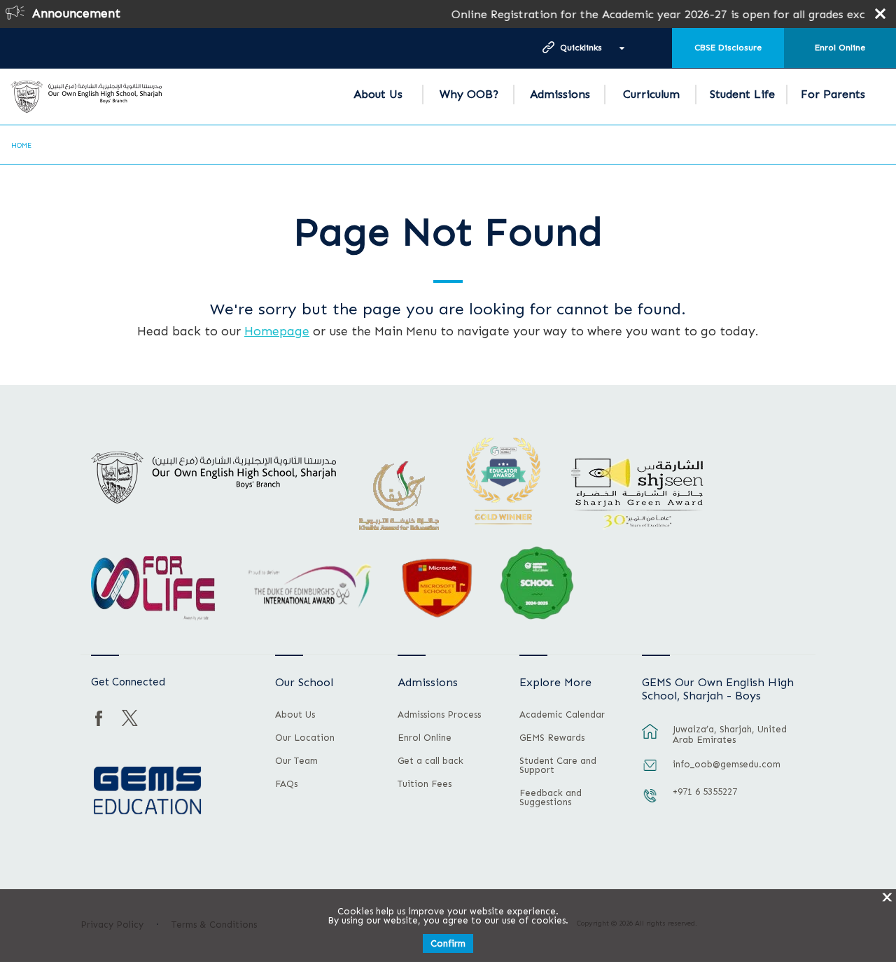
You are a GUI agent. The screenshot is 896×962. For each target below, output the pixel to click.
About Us (378, 94)
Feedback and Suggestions (550, 797)
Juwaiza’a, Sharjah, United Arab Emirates (730, 734)
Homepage (276, 331)
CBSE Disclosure (728, 48)
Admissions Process (439, 715)
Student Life (742, 94)
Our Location (305, 738)
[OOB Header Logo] (86, 97)
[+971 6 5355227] (650, 802)
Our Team (296, 761)
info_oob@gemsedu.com (726, 764)
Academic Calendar (562, 715)
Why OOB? (469, 94)
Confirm (447, 943)
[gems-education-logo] (147, 791)
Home (21, 145)
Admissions (560, 94)
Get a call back (430, 761)
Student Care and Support (557, 765)
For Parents (833, 94)
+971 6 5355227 (705, 791)
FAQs (286, 784)
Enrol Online (840, 48)
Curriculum (651, 94)
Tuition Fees (424, 784)
